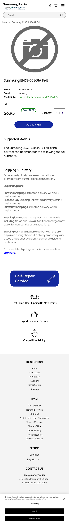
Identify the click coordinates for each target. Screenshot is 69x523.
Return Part (34, 376)
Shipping (34, 414)
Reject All (34, 511)
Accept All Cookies (34, 518)
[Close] (63, 499)
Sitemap (34, 389)
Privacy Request (34, 434)
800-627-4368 (38, 475)
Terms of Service (34, 422)
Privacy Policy (34, 405)
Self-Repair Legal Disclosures (34, 418)
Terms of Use (34, 426)
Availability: (10, 97)
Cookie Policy (34, 430)
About (34, 368)
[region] (34, 508)
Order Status (34, 385)
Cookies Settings (34, 504)
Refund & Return (34, 409)
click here (9, 253)
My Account (34, 372)
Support (34, 380)
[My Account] (50, 5)
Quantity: (47, 113)
